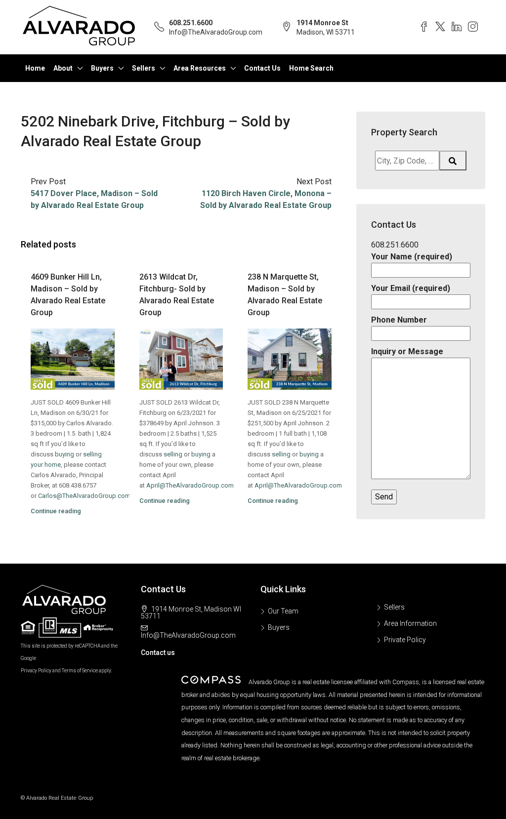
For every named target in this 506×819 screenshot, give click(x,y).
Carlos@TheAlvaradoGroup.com (84, 495)
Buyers (102, 68)
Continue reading (56, 511)
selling (173, 454)
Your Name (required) (411, 256)
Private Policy (405, 640)
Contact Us (262, 68)
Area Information (410, 623)
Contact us (158, 652)
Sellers (143, 68)
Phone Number (399, 320)
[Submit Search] (453, 160)
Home (35, 68)
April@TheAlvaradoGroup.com (190, 485)
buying (64, 454)
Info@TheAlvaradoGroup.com (215, 32)
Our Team (283, 611)
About (63, 68)
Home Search (311, 68)
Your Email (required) (410, 288)
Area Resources (199, 68)
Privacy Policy (36, 670)
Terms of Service (80, 670)
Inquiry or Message (407, 351)
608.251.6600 (190, 23)
